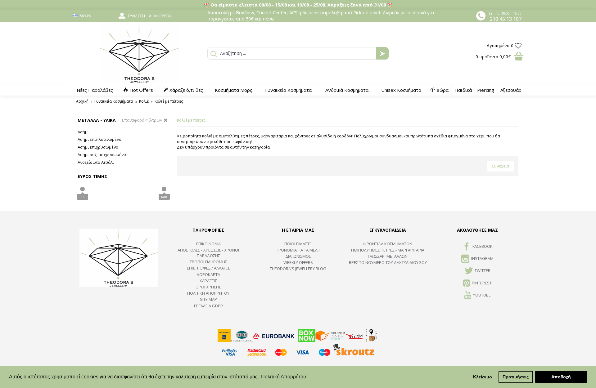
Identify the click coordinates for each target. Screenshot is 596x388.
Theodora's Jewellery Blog (298, 268)
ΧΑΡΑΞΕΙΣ (208, 280)
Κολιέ (144, 101)
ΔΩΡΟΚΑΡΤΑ (208, 274)
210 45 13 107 (506, 19)
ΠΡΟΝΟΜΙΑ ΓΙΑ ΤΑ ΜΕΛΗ (298, 250)
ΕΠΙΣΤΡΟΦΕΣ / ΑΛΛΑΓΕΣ (208, 268)
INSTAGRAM (482, 258)
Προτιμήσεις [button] (516, 376)
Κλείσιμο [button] (482, 376)
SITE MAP (208, 299)
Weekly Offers (298, 262)
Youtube (482, 295)
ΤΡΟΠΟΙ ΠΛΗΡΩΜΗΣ (208, 262)
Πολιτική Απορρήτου (208, 293)
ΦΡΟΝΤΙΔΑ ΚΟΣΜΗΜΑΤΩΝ (387, 244)
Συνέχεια (500, 166)
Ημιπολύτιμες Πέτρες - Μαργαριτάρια (387, 250)
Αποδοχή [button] (561, 376)
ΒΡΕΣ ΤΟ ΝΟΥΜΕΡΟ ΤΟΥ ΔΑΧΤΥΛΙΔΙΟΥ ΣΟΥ (388, 262)
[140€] (164, 189)
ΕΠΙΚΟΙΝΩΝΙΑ (208, 244)
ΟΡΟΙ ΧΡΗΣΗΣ (208, 287)
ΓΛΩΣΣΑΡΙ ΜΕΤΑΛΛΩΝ (388, 256)
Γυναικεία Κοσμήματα (113, 101)
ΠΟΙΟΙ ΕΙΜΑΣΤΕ (298, 244)
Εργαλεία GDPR (208, 306)
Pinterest (482, 283)
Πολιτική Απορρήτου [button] (283, 376)
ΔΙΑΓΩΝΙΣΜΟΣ (298, 256)
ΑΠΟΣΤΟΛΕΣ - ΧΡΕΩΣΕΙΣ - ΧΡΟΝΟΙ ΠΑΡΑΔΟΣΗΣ (208, 252)
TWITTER (482, 271)
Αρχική (82, 101)
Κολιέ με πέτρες (169, 101)
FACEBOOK (482, 246)
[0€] (82, 189)
